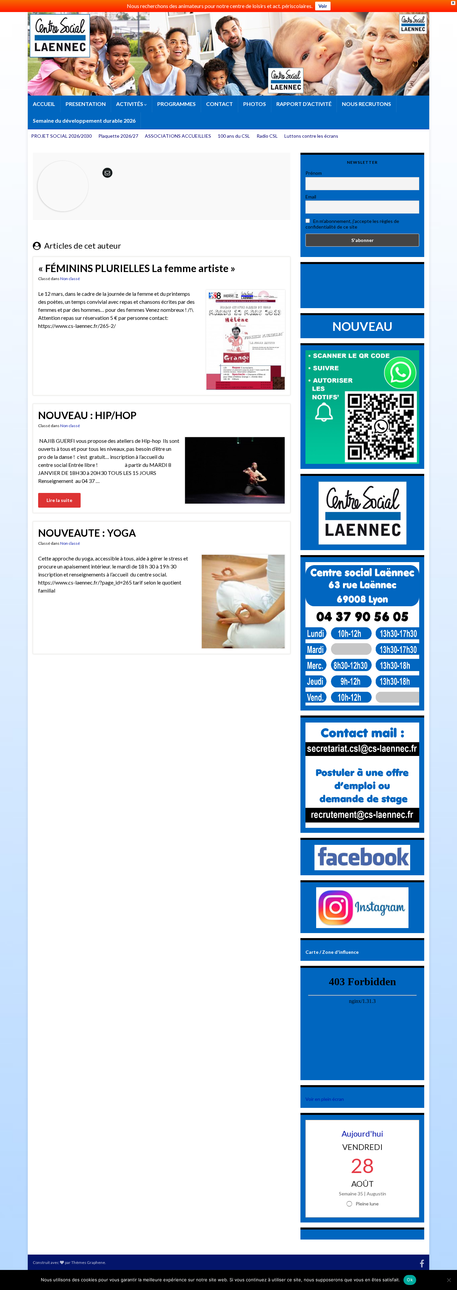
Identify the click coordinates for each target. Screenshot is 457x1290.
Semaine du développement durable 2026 (84, 120)
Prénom (313, 173)
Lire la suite (59, 500)
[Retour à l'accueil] (228, 54)
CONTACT (219, 104)
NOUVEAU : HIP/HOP (87, 415)
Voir (322, 6)
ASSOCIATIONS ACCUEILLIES (178, 136)
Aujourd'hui (362, 1133)
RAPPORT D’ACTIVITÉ (304, 104)
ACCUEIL (44, 104)
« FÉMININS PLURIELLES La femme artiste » (136, 268)
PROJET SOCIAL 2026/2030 (61, 136)
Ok (410, 1279)
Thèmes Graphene (88, 1262)
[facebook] (422, 1262)
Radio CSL (267, 136)
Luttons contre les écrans (311, 136)
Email (310, 197)
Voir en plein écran (324, 1099)
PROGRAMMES (176, 104)
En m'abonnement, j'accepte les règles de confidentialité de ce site (352, 224)
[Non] (448, 1280)
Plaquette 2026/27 (118, 136)
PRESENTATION (86, 104)
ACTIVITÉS (130, 104)
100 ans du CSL (234, 136)
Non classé (70, 278)
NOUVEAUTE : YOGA (87, 533)
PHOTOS (254, 104)
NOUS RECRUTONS (366, 104)
